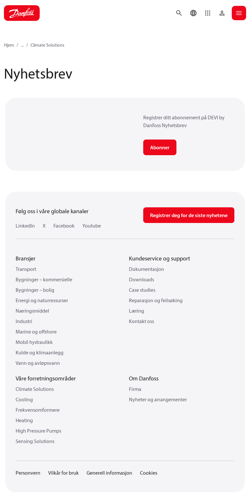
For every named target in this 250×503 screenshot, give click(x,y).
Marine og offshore (36, 331)
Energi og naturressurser (42, 300)
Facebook (64, 225)
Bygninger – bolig (35, 290)
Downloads (141, 279)
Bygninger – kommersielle (44, 279)
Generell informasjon (109, 472)
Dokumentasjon (146, 269)
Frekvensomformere (38, 410)
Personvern (28, 472)
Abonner (160, 147)
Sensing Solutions (35, 441)
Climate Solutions (47, 45)
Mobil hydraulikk (34, 342)
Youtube (91, 225)
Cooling (24, 399)
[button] (208, 13)
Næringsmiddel (32, 310)
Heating (24, 420)
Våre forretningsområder (46, 378)
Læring (136, 310)
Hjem (9, 45)
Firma (135, 389)
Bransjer (25, 258)
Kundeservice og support (159, 258)
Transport (26, 269)
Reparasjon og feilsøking (156, 300)
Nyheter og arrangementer (158, 399)
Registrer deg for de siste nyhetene (189, 215)
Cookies (148, 472)
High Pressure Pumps (38, 430)
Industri (24, 321)
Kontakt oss (141, 321)
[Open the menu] (239, 13)
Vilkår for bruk (63, 472)
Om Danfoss (144, 378)
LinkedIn (25, 225)
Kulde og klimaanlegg (39, 352)
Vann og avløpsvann (38, 363)
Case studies (142, 290)
